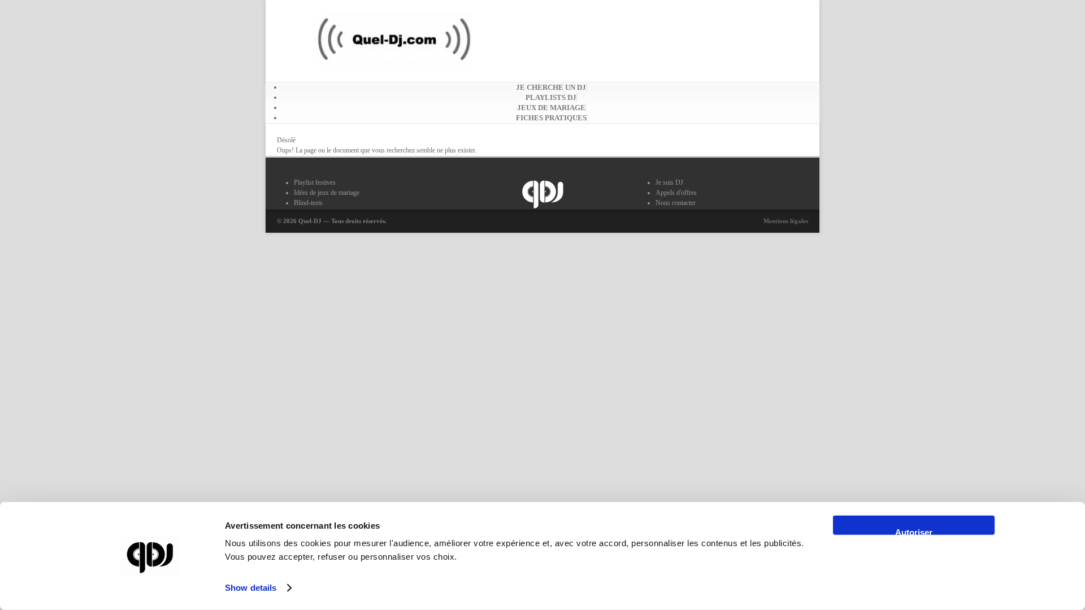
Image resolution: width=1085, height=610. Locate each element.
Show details (250, 587)
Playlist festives (315, 182)
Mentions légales (785, 220)
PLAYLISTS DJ (551, 97)
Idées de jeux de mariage (326, 193)
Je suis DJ (669, 182)
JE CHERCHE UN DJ (551, 87)
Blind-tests (308, 203)
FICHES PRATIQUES (551, 118)
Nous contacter (676, 203)
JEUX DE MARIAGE (551, 107)
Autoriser (913, 531)
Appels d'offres (676, 193)
